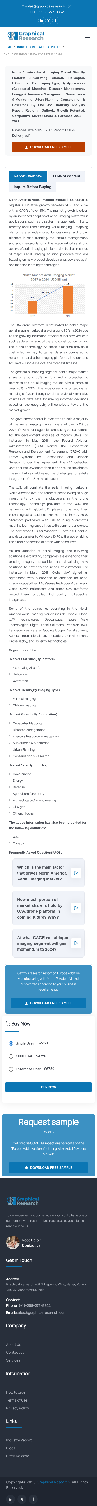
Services (13, 1360)
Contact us (31, 1245)
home (7, 47)
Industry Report (19, 1440)
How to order (16, 1392)
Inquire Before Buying (32, 187)
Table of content (66, 176)
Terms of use (16, 1400)
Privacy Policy (17, 1408)
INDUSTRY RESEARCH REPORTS (39, 47)
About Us (13, 1344)
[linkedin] (41, 20)
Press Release (17, 1455)
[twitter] (48, 20)
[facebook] (55, 20)
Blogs (10, 1447)
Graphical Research (53, 1482)
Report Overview (28, 176)
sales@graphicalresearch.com (49, 6)
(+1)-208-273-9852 (49, 12)
